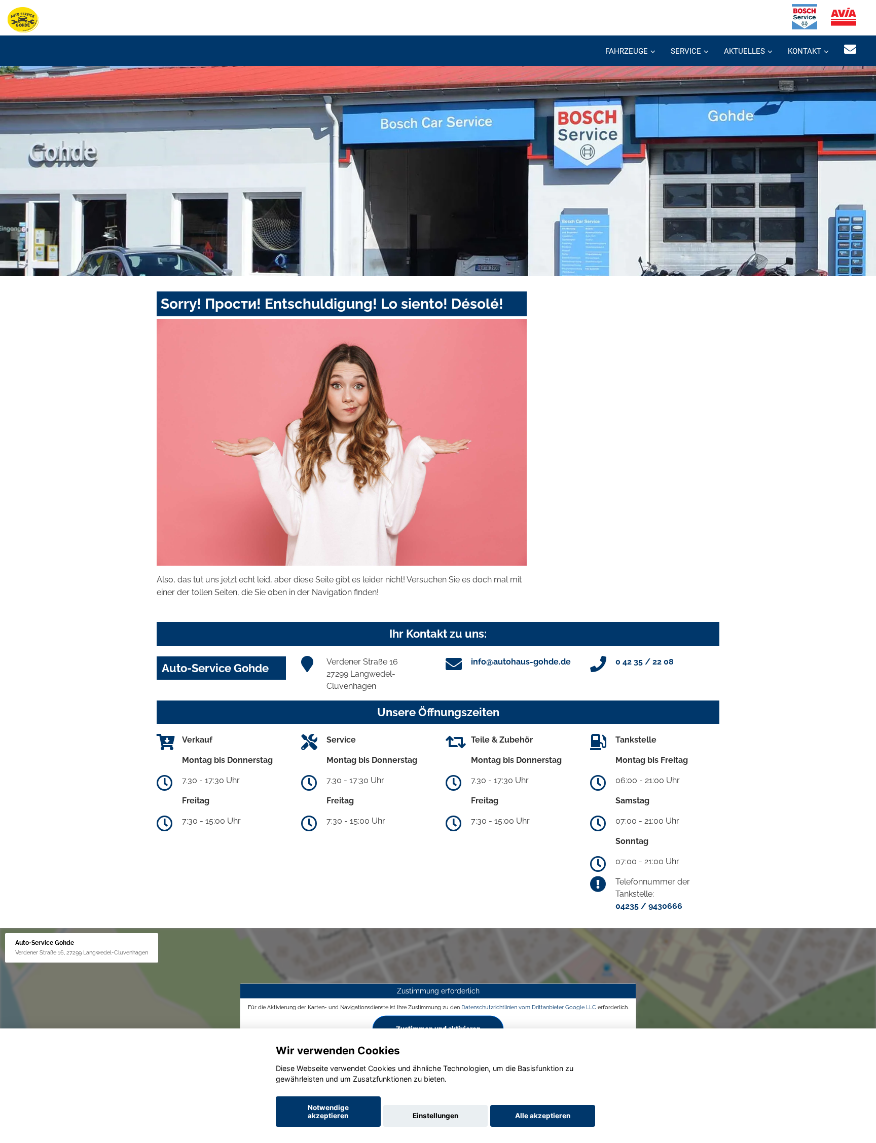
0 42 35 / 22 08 (644, 662)
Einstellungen (435, 1116)
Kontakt (804, 51)
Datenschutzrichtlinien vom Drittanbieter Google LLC (528, 1007)
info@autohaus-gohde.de (521, 662)
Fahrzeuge (626, 51)
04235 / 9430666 (648, 906)
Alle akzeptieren (542, 1116)
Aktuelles (744, 51)
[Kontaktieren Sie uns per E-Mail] (850, 49)
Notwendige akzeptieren (328, 1111)
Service (686, 51)
